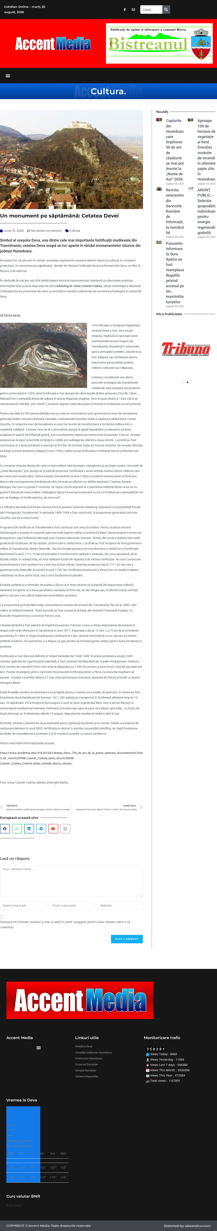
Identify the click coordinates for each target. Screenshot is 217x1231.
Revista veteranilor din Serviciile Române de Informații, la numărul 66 (175, 211)
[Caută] (166, 9)
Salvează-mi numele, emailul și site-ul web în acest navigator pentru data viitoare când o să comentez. (65, 924)
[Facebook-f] (124, 9)
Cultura (107, 91)
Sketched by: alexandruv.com (187, 1226)
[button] (110, 43)
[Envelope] (133, 9)
